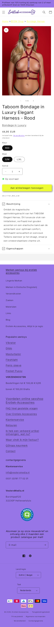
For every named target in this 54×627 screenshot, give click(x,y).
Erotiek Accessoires (20, 612)
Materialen (11, 306)
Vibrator (11, 342)
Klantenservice (15, 419)
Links (8, 313)
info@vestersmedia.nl (18, 472)
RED (7, 148)
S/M (7, 159)
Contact (10, 451)
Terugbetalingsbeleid (41, 612)
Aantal (5, 166)
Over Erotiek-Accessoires (21, 414)
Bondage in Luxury (14, 125)
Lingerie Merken (14, 280)
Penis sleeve (13, 365)
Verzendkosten (19, 135)
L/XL (19, 159)
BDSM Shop (17, 21)
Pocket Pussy (14, 371)
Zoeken (9, 300)
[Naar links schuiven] (21, 101)
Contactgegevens (36, 621)
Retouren (11, 425)
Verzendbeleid (20, 621)
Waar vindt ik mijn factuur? (22, 439)
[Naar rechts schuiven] (33, 101)
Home (5, 21)
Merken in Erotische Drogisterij (21, 287)
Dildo (9, 348)
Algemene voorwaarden (35, 616)
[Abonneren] (45, 545)
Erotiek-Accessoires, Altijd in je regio (24, 326)
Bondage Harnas (36, 21)
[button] (3, 12)
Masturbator (13, 354)
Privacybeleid (17, 616)
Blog (8, 319)
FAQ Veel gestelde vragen (22, 408)
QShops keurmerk (17, 445)
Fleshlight (12, 359)
